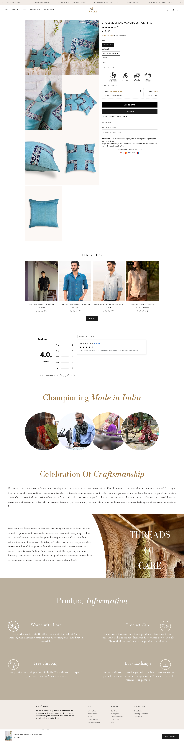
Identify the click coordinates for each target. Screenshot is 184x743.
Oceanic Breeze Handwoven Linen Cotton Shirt (108, 305)
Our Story (114, 711)
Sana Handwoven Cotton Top (142, 305)
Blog (112, 722)
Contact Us (138, 717)
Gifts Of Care (93, 719)
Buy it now (129, 111)
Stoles (90, 717)
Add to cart (129, 105)
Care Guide (115, 719)
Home (24, 10)
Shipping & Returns (141, 714)
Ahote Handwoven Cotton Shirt (41, 305)
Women (15, 10)
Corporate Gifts (94, 722)
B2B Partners (49, 10)
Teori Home (92, 714)
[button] (64, 345)
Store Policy (138, 711)
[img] (109, 27)
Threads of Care (117, 717)
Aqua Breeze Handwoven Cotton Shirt (75, 305)
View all (92, 318)
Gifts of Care (35, 10)
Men (6, 10)
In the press (115, 714)
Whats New (92, 711)
